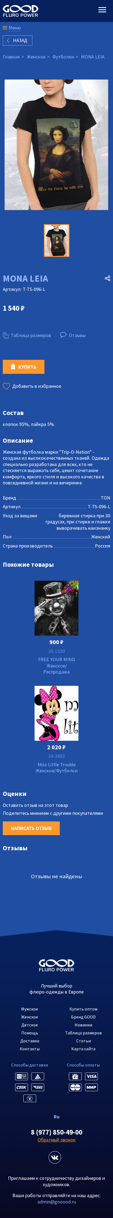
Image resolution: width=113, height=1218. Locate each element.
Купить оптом (83, 1009)
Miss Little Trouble (57, 764)
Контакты (30, 1048)
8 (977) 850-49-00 (56, 1132)
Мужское (29, 1009)
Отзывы (77, 335)
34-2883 (56, 756)
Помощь (29, 1032)
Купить (27, 367)
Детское (29, 1025)
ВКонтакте (55, 1157)
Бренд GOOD (83, 1017)
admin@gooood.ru (56, 1202)
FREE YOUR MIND (56, 659)
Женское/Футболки (56, 770)
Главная (11, 57)
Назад (20, 40)
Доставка (29, 1040)
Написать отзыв (31, 828)
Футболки (63, 57)
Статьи (83, 1040)
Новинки (83, 1025)
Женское (36, 57)
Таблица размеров (31, 335)
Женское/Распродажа (56, 669)
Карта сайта (83, 1048)
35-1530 (56, 651)
